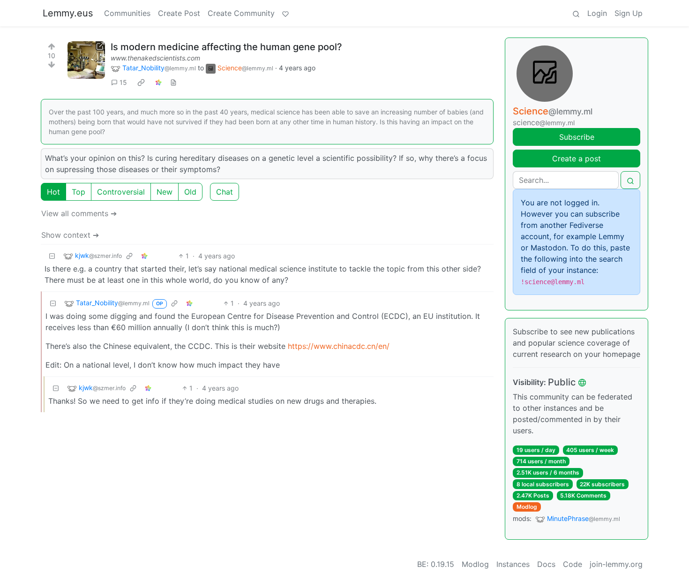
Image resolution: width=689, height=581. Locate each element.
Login (597, 13)
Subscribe (576, 137)
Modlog (527, 506)
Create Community (241, 13)
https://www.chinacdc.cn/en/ (338, 346)
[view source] (173, 82)
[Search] (576, 13)
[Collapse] (52, 256)
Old (190, 191)
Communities (127, 13)
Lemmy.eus (68, 13)
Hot (53, 191)
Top (78, 191)
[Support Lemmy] (285, 13)
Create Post (179, 13)
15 (123, 82)
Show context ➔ (70, 235)
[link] (141, 82)
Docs (546, 564)
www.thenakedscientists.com (155, 58)
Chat (224, 191)
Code (572, 564)
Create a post (576, 158)
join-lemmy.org (616, 564)
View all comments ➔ (79, 213)
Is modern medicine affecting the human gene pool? (226, 47)
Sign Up (628, 13)
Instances (513, 564)
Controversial (121, 191)
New (164, 191)
